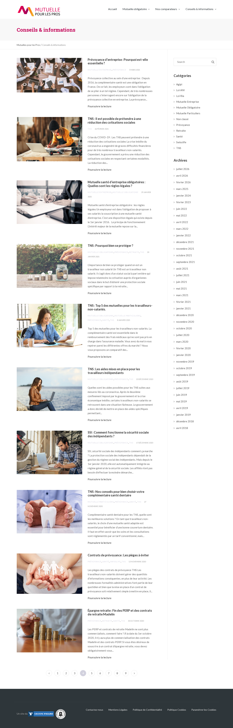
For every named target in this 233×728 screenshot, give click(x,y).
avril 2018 (182, 427)
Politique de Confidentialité (147, 709)
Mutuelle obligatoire (134, 9)
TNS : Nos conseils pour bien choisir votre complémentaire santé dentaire (116, 493)
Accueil (112, 9)
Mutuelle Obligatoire (125, 192)
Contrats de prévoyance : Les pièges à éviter (118, 555)
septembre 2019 (185, 374)
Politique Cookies (176, 709)
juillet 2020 (182, 334)
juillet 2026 (182, 168)
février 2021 (183, 301)
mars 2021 (182, 295)
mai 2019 (181, 401)
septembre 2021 (185, 261)
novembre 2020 (185, 321)
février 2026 (183, 182)
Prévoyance (119, 70)
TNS (90, 129)
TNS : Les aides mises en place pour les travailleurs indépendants (114, 371)
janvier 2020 (183, 354)
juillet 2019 (182, 388)
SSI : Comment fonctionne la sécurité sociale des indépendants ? (118, 434)
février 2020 (183, 348)
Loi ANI (180, 90)
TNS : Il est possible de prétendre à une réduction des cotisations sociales (114, 120)
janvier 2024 (183, 195)
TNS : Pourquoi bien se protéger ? (110, 245)
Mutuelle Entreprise (100, 70)
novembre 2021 (185, 248)
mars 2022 (182, 228)
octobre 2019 (184, 368)
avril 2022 (182, 222)
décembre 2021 (185, 242)
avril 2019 (182, 408)
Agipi (179, 84)
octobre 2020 (184, 328)
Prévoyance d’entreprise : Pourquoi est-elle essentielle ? (118, 61)
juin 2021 (181, 281)
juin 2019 (181, 394)
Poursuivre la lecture (99, 106)
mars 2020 (182, 341)
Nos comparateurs (166, 9)
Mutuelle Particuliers (127, 316)
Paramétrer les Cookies (203, 709)
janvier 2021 (183, 308)
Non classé (182, 119)
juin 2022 (181, 208)
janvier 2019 (183, 414)
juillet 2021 (182, 275)
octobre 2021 (184, 255)
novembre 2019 (185, 361)
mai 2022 (181, 215)
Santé (105, 320)
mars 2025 (182, 188)
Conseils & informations (200, 9)
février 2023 (183, 202)
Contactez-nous (94, 709)
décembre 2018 (185, 421)
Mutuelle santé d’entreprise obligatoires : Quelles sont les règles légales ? (116, 184)
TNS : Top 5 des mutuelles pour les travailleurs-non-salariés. (120, 307)
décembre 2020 (185, 315)
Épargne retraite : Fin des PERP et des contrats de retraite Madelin (120, 612)
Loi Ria (180, 95)
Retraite (134, 252)
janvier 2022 (183, 235)
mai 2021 (181, 288)
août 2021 (182, 268)
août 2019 (182, 381)
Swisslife (115, 561)
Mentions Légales (117, 709)
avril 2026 (182, 175)
